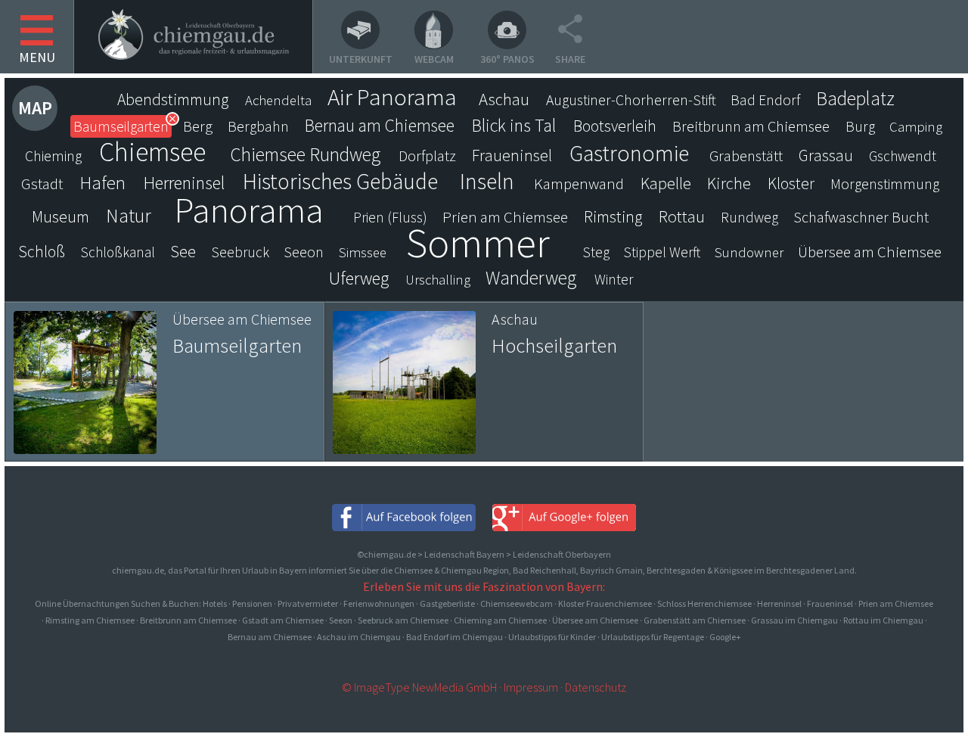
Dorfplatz (427, 156)
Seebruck (240, 252)
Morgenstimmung (884, 184)
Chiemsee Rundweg (305, 154)
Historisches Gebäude (340, 181)
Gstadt (42, 183)
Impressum (531, 687)
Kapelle (666, 183)
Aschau (504, 99)
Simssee (362, 252)
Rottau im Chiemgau (883, 620)
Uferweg (359, 278)
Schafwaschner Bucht (861, 217)
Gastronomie (629, 152)
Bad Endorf (765, 100)
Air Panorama (392, 97)
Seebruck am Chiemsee (403, 620)
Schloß (41, 251)
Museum (60, 217)
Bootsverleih (614, 126)
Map (35, 108)
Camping (915, 126)
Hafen (102, 183)
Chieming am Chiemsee (500, 620)
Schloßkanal (118, 252)
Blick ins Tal (514, 125)
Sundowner (749, 252)
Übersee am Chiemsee (870, 251)
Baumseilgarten (121, 126)
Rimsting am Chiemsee (90, 620)
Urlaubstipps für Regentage (652, 636)
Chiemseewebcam (516, 603)
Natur (128, 215)
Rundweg (749, 217)
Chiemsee (152, 152)
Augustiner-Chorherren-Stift (631, 100)
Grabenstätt (746, 156)
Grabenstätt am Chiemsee (695, 620)
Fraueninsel (512, 155)
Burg (860, 126)
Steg (596, 252)
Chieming (53, 156)
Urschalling (437, 279)
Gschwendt (902, 156)
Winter (613, 279)
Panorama (249, 209)
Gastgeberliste (447, 603)
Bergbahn (258, 126)
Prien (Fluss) (390, 217)
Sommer (478, 243)
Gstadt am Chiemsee (283, 620)
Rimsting (613, 217)
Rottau (682, 216)
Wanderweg (531, 277)
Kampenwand (579, 183)
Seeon (304, 252)
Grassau (826, 155)
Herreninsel (184, 183)
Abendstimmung (173, 99)
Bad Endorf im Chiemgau (454, 636)
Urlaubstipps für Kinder (552, 636)
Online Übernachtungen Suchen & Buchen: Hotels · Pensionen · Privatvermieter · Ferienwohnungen (225, 603)
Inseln (487, 181)
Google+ (725, 636)
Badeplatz (855, 98)
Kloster (791, 183)
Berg (198, 126)
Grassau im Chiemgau (794, 620)
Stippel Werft (662, 252)
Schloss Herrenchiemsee (704, 603)
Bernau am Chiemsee (380, 125)
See (183, 251)
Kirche (729, 183)
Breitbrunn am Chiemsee (751, 126)
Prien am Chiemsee (505, 217)
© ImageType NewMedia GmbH (419, 687)
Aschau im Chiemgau (359, 636)
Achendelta (278, 100)
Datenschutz (595, 687)
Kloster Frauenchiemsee (605, 603)
